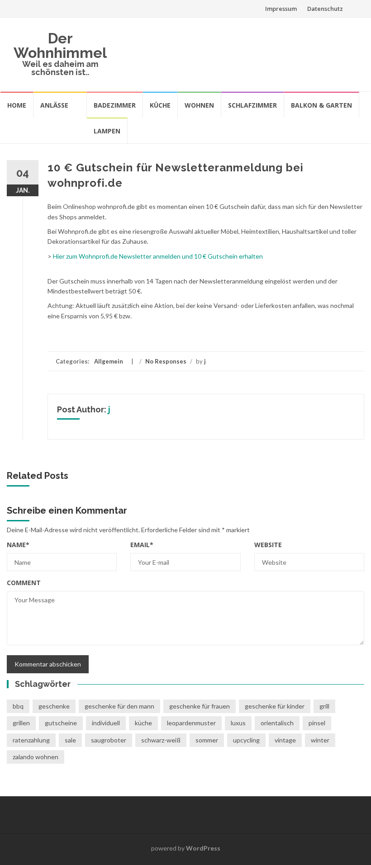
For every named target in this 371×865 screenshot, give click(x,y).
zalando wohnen (35, 757)
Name (18, 544)
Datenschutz (325, 9)
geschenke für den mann (119, 706)
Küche (160, 105)
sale (70, 740)
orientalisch (277, 723)
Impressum (281, 9)
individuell (106, 723)
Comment (24, 582)
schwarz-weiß (161, 740)
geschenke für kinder (274, 706)
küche (143, 723)
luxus (238, 723)
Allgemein (108, 361)
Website (268, 544)
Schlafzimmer (252, 105)
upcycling (246, 740)
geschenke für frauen (199, 706)
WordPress (203, 848)
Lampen (107, 131)
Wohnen (199, 105)
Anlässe (54, 105)
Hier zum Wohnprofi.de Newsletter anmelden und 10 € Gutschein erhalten (157, 256)
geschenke (54, 706)
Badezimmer (115, 105)
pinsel (317, 723)
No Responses (165, 361)
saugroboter (108, 740)
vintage (285, 740)
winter (320, 740)
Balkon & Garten (321, 105)
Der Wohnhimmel (60, 45)
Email (141, 544)
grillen (21, 723)
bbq (18, 706)
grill (324, 706)
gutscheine (61, 723)
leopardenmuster (191, 723)
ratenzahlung (31, 740)
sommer (206, 740)
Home (16, 105)
